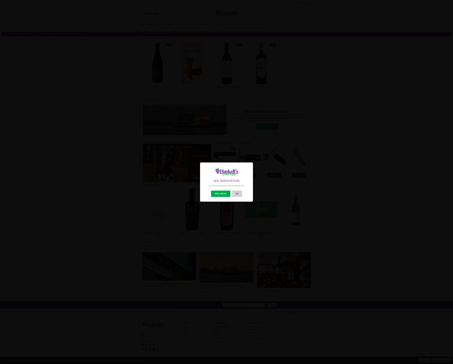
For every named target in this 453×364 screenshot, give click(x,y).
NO (237, 194)
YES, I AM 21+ (221, 194)
